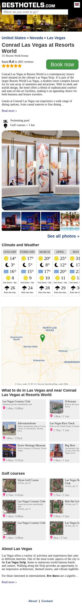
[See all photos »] (41, 181)
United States (14, 38)
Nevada (36, 38)
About (32, 600)
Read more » (9, 110)
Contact (47, 600)
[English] (76, 5)
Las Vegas (56, 38)
